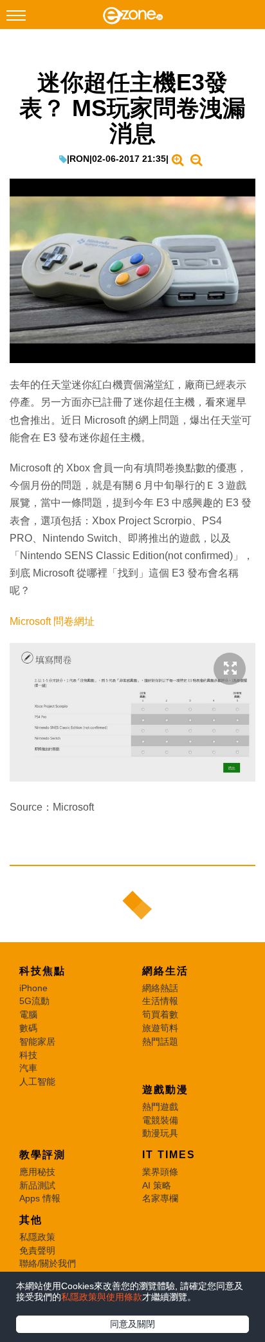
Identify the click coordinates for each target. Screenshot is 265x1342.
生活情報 (160, 1001)
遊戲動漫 (165, 1089)
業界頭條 (160, 1172)
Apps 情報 (39, 1198)
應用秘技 (37, 1172)
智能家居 (37, 1041)
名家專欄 (160, 1198)
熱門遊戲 (160, 1106)
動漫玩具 (160, 1133)
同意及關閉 (132, 1324)
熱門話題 (160, 1041)
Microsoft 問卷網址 (52, 621)
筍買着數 (160, 1014)
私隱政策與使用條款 (101, 1297)
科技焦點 (42, 970)
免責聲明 (37, 1250)
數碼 (28, 1028)
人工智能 (37, 1081)
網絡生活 (165, 970)
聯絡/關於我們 (47, 1263)
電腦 (28, 1014)
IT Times (169, 1154)
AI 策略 (156, 1185)
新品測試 (37, 1185)
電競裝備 (160, 1120)
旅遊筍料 (160, 1028)
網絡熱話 (160, 988)
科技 (28, 1055)
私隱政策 (37, 1237)
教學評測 (42, 1154)
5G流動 (34, 1001)
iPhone (33, 988)
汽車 (28, 1068)
